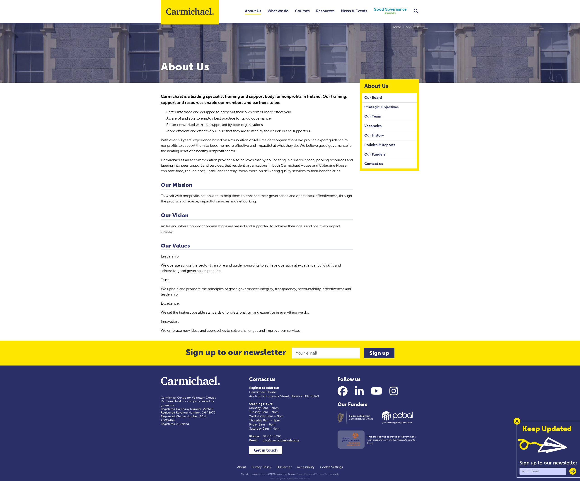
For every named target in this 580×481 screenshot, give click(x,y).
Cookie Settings (331, 467)
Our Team (372, 116)
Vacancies (373, 126)
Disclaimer (284, 467)
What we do (278, 11)
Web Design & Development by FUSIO (290, 478)
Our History (374, 135)
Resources (325, 11)
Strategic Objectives (381, 107)
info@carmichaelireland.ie (281, 440)
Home (396, 27)
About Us (253, 11)
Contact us (373, 163)
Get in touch (266, 450)
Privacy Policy (261, 467)
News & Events (354, 11)
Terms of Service (324, 474)
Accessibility (305, 467)
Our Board (373, 97)
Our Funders (374, 154)
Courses (302, 11)
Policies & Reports (379, 145)
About (241, 467)
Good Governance (390, 11)
